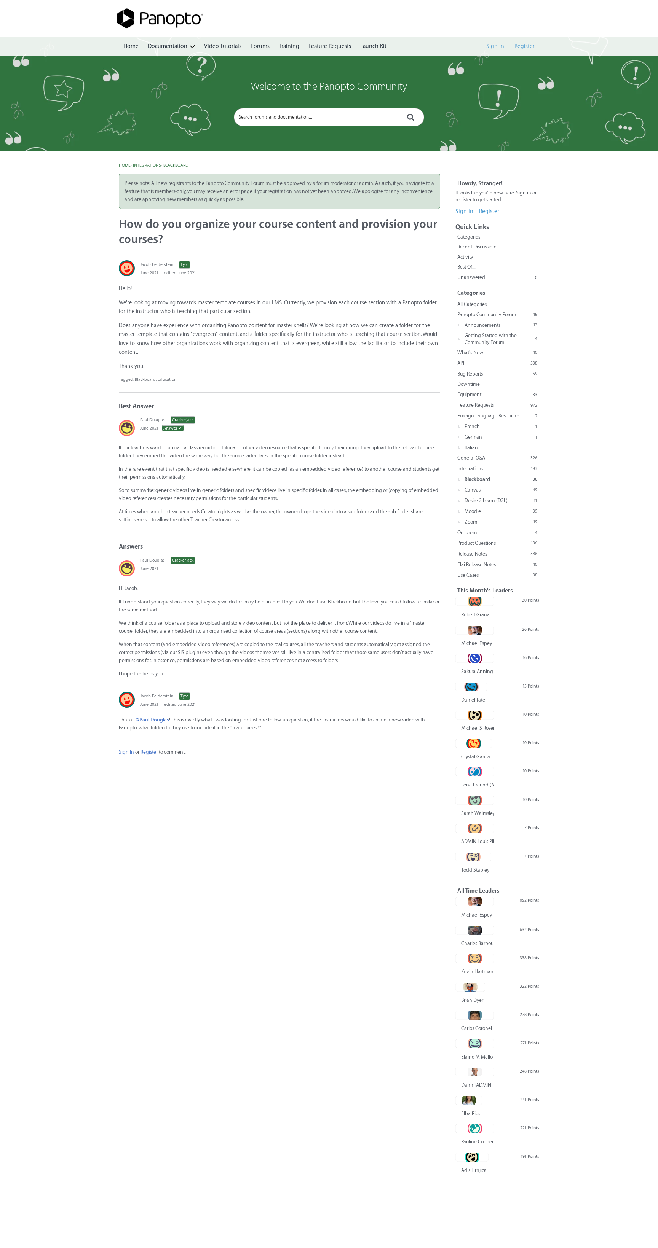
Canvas (501, 490)
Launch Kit (373, 46)
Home (131, 46)
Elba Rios (470, 1113)
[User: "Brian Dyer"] (470, 987)
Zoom (501, 522)
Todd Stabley (475, 870)
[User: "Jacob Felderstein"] (127, 268)
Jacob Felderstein (156, 264)
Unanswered (497, 277)
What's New (497, 352)
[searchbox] (329, 117)
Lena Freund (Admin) (477, 785)
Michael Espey (476, 643)
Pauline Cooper (477, 1142)
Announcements (501, 325)
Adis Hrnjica (474, 1170)
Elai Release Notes (497, 564)
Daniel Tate (473, 700)
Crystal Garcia (475, 756)
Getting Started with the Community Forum (501, 339)
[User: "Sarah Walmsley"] (474, 800)
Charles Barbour (477, 943)
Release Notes (497, 554)
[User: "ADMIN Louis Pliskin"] (474, 828)
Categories (468, 237)
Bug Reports (497, 374)
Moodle (501, 511)
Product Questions (497, 543)
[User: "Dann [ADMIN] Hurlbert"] (474, 1071)
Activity (465, 257)
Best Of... (466, 267)
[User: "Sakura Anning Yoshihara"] (474, 658)
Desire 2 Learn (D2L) (501, 500)
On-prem (497, 532)
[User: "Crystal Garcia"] (473, 743)
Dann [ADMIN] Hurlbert (477, 1085)
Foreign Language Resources (497, 416)
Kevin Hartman (477, 971)
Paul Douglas (152, 419)
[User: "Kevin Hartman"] (474, 958)
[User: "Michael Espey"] (474, 630)
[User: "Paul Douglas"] (127, 428)
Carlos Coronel (476, 1028)
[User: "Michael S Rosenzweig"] (474, 715)
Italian (471, 447)
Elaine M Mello (477, 1057)
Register (524, 46)
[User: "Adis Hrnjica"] (472, 1157)
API (497, 363)
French (501, 426)
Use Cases (497, 575)
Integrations (497, 468)
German (501, 437)
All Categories (472, 304)
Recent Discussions (477, 247)
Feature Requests (329, 46)
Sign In (495, 46)
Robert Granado (477, 615)
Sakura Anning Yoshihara (477, 671)
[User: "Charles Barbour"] (474, 930)
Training (289, 46)
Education (167, 379)
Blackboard (145, 379)
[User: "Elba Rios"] (468, 1100)
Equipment (497, 394)
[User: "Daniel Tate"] (471, 686)
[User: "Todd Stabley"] (473, 856)
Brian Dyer (472, 1000)
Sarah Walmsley (477, 813)
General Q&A (497, 458)
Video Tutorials (222, 46)
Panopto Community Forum (497, 314)
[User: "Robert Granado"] (474, 601)
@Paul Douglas (152, 720)
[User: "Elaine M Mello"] (474, 1043)
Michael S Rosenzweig (477, 728)
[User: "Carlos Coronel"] (474, 1015)
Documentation (167, 46)
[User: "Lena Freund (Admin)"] (474, 771)
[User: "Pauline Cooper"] (474, 1128)
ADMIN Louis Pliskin (477, 841)
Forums (260, 46)
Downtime (468, 384)
